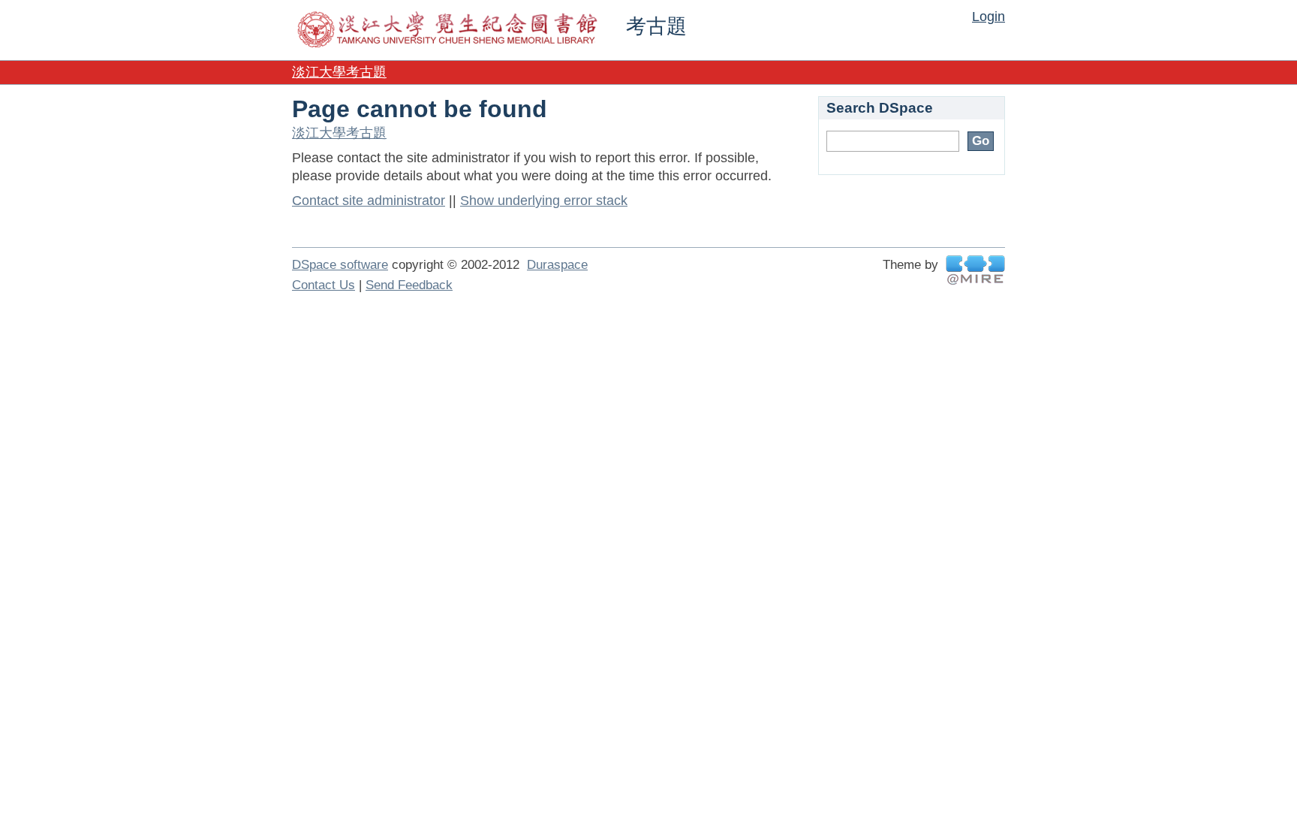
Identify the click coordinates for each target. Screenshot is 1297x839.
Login (988, 16)
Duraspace (557, 265)
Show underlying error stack (543, 200)
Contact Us (323, 285)
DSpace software (340, 265)
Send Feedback (409, 285)
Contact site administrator (368, 200)
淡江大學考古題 (339, 72)
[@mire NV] (975, 270)
